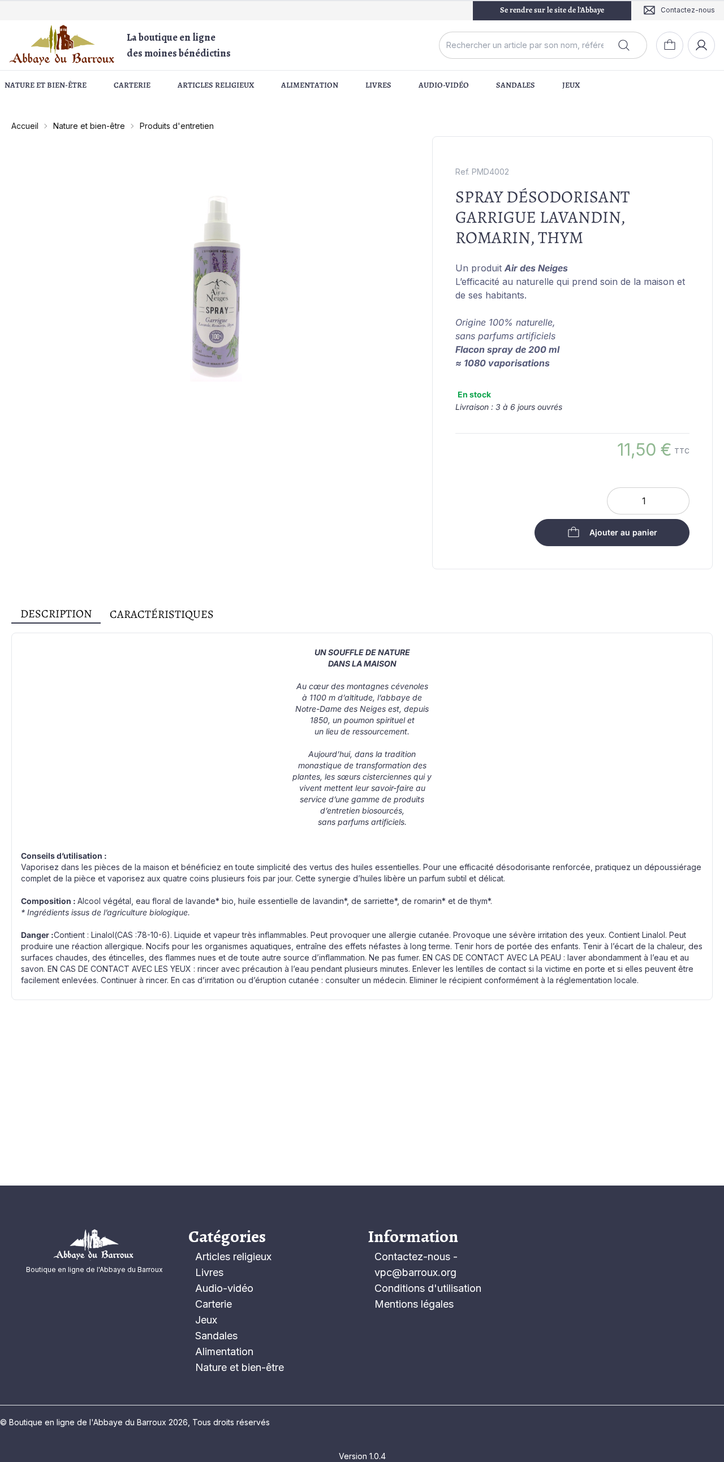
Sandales (515, 85)
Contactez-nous (412, 1256)
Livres (378, 85)
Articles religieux (216, 85)
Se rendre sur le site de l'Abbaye (552, 10)
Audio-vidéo (444, 85)
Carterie (132, 85)
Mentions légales (414, 1304)
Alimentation (309, 85)
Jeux (571, 85)
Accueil (24, 126)
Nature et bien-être (46, 85)
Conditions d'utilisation (427, 1288)
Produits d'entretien (177, 126)
